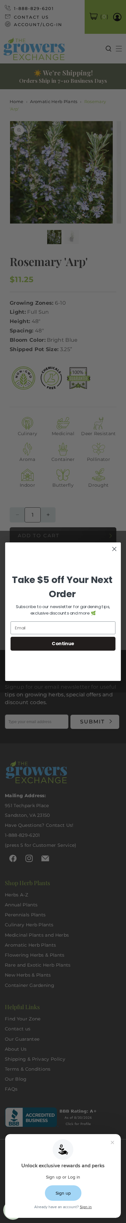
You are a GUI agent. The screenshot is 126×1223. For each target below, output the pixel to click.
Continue (63, 643)
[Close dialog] (114, 548)
